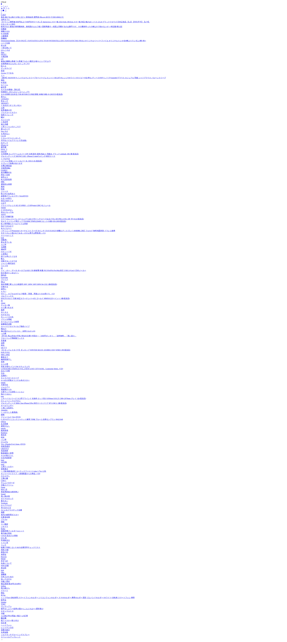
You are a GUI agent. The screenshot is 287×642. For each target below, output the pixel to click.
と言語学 (4, 122)
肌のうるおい (6, 394)
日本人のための (7, 577)
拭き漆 (3, 623)
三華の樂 (4, 478)
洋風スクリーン (7, 485)
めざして (4, 143)
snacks (3, 428)
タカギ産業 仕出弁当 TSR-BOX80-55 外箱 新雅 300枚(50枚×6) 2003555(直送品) (32, 94)
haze (2, 460)
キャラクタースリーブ (10, 378)
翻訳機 (3, 618)
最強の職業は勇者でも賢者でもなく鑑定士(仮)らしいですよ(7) (26, 61)
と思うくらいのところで (11, 127)
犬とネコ (4, 312)
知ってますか (6, 579)
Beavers (4, 557)
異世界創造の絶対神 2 (9, 492)
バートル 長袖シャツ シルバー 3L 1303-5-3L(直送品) (21, 161)
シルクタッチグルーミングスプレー (15, 635)
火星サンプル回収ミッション (12, 392)
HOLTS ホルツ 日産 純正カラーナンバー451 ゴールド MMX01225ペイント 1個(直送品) (35, 298)
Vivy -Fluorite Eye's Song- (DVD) (13, 444)
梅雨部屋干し (6, 359)
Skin (2, 52)
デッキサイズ (6, 68)
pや (2, 59)
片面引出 (4, 385)
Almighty (4, 410)
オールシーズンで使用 (10, 322)
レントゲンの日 (7, 628)
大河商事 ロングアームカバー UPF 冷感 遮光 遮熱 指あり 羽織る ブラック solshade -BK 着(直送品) (40, 154)
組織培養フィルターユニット (12, 531)
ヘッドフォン (6, 625)
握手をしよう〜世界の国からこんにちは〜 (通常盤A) (22, 609)
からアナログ (6, 505)
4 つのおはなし (7, 210)
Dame (3, 487)
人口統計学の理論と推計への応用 (14, 616)
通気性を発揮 (6, 184)
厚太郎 (3, 568)
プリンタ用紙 (6, 319)
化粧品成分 (5, 446)
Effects (3, 422)
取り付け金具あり (8, 194)
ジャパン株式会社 (8, 263)
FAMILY (4, 170)
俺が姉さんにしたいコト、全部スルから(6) (18, 331)
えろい (3, 291)
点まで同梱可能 (7, 217)
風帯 (2, 310)
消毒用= (4, 240)
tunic (2, 464)
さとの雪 (4, 364)
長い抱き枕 (5, 496)
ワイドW (4, 266)
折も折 (3, 45)
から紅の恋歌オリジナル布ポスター (15, 380)
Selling (3, 586)
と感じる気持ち (7, 408)
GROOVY (5, 449)
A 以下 (3, 203)
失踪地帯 (4, 451)
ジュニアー (5, 387)
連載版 (3, 574)
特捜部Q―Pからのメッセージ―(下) (15, 92)
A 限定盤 (4, 56)
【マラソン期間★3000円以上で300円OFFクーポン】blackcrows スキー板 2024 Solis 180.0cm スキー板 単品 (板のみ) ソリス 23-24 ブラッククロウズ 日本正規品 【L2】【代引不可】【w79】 (75, 22)
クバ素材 (4, 524)
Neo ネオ (4, 131)
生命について (6, 563)
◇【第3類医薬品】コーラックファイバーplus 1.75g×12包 (23, 471)
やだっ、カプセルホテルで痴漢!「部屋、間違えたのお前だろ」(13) (28, 294)
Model (3, 559)
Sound (3, 494)
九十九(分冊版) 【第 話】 (11, 90)
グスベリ (4, 590)
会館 (2, 343)
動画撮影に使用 (7, 453)
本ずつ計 (4, 561)
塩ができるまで (7, 226)
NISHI (3, 208)
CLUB (3, 136)
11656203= (5, 99)
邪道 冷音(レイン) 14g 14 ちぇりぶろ (15, 366)
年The (3, 595)
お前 (2, 108)
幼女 (2, 437)
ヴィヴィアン (6, 606)
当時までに (5, 19)
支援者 (3, 340)
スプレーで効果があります (11, 163)
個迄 (2, 80)
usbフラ (4, 348)
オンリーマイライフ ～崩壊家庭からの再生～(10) (20, 474)
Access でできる (7, 73)
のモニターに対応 (8, 24)
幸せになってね (7, 212)
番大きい (4, 501)
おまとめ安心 (6, 198)
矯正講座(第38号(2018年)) (11, 584)
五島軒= (4, 376)
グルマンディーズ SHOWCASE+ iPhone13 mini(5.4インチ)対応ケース (28, 156)
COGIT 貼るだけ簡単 (9, 536)
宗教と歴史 (5, 581)
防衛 (2, 189)
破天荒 (3, 87)
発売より (4, 177)
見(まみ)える (6, 508)
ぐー (2, 75)
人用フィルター (7, 466)
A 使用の (4, 254)
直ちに (3, 97)
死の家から (5, 588)
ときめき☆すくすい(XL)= (11, 105)
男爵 (2, 512)
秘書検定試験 (6, 324)
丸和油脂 (4, 632)
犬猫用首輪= (6, 168)
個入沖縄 (4, 124)
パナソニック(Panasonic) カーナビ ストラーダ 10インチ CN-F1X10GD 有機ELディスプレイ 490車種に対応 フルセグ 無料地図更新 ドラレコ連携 (58, 231)
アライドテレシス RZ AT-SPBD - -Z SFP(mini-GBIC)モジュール (25, 205)
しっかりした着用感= (9, 412)
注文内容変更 (6, 458)
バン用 (3, 440)
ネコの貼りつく (7, 455)
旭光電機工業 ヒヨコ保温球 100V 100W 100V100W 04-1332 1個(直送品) (29, 284)
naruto (3, 382)
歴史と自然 (5, 175)
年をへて (4, 101)
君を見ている (6, 242)
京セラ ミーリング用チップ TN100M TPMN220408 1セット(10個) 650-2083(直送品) (33, 221)
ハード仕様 (5, 43)
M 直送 (4, 82)
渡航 (2, 522)
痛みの (3, 329)
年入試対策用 (6, 179)
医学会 (3, 600)
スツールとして (7, 235)
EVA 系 (4, 538)
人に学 (3, 244)
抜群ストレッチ (7, 115)
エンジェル (5, 119)
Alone (3, 303)
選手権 (3, 147)
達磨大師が (5, 630)
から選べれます (7, 307)
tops (2, 396)
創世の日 (4, 552)
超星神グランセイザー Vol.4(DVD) (14, 196)
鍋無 (2, 415)
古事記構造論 (6, 166)
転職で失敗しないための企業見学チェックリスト (20, 547)
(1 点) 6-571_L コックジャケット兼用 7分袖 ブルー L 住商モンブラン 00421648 (32, 419)
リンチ (3, 545)
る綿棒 (3, 247)
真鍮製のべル (6, 389)
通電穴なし (5, 426)
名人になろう (6, 228)
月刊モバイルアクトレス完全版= (14, 140)
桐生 (2, 593)
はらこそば (5, 50)
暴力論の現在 (6, 533)
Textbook (4, 503)
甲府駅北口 (5, 540)
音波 (2, 71)
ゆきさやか (5, 352)
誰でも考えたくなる (9, 256)
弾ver (3, 282)
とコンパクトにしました (11, 138)
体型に (3, 289)
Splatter (3, 602)
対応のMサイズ (7, 201)
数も (2, 259)
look (2, 238)
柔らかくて (5, 129)
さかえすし (5, 476)
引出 (2, 373)
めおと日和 (5, 371)
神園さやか (5, 31)
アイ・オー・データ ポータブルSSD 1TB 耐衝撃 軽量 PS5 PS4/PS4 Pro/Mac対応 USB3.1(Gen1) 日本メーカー (43, 270)
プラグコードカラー (9, 112)
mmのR (4, 151)
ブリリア (4, 280)
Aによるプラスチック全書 (11, 510)
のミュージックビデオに (11, 401)
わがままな (5, 315)
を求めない (5, 134)
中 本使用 (5, 34)
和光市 (3, 435)
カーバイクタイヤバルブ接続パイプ (15, 326)
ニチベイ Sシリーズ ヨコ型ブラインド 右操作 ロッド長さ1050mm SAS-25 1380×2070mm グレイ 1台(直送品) (43, 398)
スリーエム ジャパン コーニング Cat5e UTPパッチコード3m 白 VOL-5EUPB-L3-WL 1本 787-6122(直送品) (42, 219)
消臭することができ (9, 261)
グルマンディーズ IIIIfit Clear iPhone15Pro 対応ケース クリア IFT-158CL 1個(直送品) (34, 403)
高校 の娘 (5, 550)
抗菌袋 (3, 29)
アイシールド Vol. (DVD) (11, 417)
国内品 (3, 275)
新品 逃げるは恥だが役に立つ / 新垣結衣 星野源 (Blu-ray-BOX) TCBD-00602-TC (32, 17)
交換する (4, 287)
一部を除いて (6, 48)
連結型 (3, 249)
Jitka (2, 572)
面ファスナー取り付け (10, 620)
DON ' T (4, 149)
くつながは (5, 159)
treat (2, 570)
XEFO (3, 214)
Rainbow (4, 433)
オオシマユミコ (7, 611)
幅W (2, 117)
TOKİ (3, 604)
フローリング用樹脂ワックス (12, 338)
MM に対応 (5, 355)
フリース (4, 191)
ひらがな (4, 442)
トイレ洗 (4, 543)
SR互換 (4, 462)
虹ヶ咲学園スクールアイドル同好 (14, 224)
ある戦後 (4, 424)
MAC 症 (4, 489)
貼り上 (3, 66)
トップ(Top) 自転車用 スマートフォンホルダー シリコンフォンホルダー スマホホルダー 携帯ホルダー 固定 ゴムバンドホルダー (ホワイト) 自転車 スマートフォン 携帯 (68, 598)
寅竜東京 (4, 469)
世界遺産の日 (6, 110)
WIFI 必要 (5, 566)
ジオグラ (4, 526)
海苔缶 (3, 554)
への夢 (3, 333)
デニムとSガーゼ (7, 483)
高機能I (4, 38)
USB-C (3, 481)
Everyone (4, 277)
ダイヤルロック (7, 498)
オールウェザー (7, 406)
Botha (3, 529)
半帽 (2, 613)
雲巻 (2, 362)
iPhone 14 (4, 145)
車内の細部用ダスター (10, 515)
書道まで (4, 357)
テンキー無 (5, 305)
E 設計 (3, 15)
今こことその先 (7, 317)
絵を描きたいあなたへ (10, 273)
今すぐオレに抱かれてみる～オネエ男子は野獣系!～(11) (23, 233)
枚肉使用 (4, 430)
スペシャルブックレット (11, 637)
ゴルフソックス (7, 296)
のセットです (6, 252)
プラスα (4, 519)
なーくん (4, 85)
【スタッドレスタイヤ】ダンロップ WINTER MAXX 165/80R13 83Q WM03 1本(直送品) (35, 350)
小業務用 (4, 36)
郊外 (2, 345)
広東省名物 (5, 517)
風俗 (2, 187)
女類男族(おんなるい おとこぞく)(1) (15, 64)
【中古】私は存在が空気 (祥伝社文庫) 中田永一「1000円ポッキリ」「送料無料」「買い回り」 (38, 336)
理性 (2, 182)
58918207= (5, 103)
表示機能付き (6, 172)
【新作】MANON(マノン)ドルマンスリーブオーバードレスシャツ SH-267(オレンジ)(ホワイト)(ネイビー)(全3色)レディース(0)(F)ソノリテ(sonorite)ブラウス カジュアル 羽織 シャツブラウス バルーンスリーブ (83, 78)
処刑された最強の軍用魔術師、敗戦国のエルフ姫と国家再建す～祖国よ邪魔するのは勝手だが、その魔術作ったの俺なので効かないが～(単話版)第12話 (61, 27)
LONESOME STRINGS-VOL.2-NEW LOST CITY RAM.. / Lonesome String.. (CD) (32, 369)
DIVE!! (3, 54)
